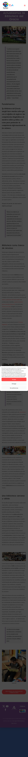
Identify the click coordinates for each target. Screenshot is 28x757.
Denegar (14, 383)
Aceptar (14, 379)
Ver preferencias (14, 388)
